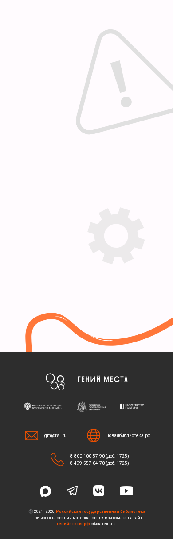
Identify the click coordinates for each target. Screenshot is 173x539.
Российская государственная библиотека (100, 511)
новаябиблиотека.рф (128, 435)
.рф (86, 524)
